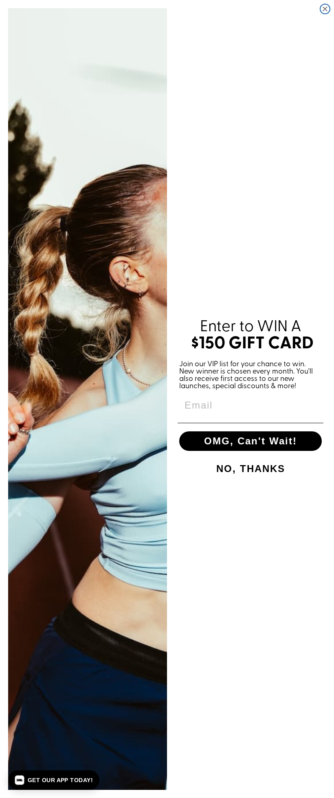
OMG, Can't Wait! (250, 440)
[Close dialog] (325, 9)
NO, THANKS (250, 468)
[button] (53, 780)
